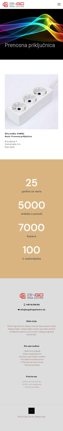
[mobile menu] (59, 4)
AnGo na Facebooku (32, 381)
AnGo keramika (32, 387)
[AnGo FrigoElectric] (14, 4)
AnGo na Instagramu (32, 384)
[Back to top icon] (31, 411)
